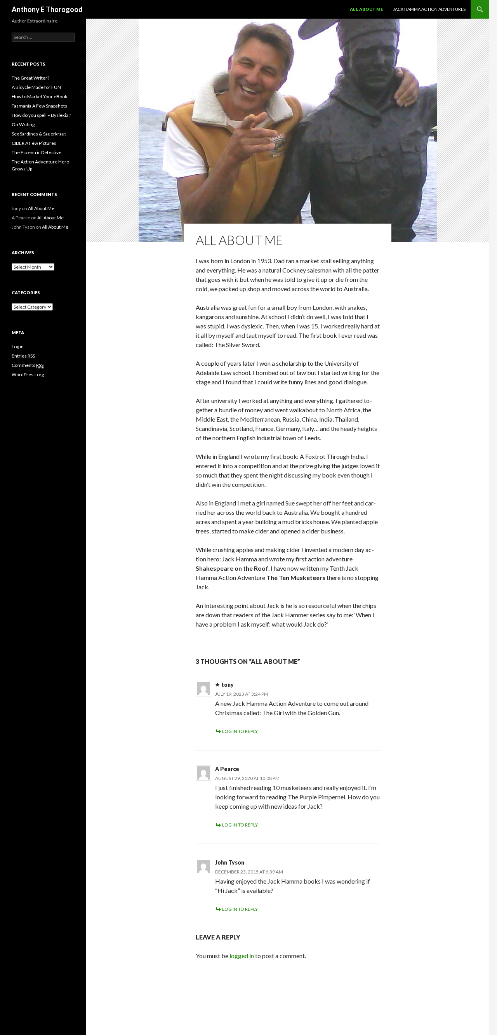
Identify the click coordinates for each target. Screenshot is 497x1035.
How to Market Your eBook (39, 96)
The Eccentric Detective (36, 152)
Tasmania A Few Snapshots (39, 106)
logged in (241, 955)
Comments (27, 365)
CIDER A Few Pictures (34, 143)
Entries (23, 356)
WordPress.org (28, 374)
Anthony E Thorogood (47, 9)
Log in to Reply (240, 731)
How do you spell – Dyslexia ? (41, 115)
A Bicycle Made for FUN (36, 87)
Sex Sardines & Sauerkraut (39, 134)
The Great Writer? (30, 78)
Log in (18, 346)
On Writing (23, 124)
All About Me (366, 9)
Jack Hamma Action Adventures (429, 9)
